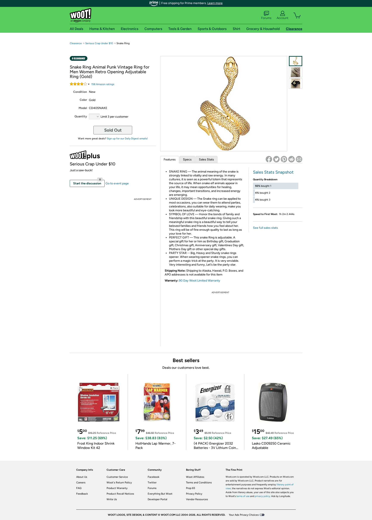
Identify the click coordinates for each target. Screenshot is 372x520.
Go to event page (117, 183)
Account (282, 18)
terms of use (243, 496)
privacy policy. (263, 496)
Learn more (215, 3)
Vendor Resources (197, 499)
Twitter (152, 482)
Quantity (80, 116)
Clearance (76, 43)
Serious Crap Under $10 (99, 43)
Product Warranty (117, 488)
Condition (80, 92)
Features (170, 159)
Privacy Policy (194, 493)
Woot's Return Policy (119, 482)
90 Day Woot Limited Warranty (199, 280)
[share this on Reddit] (291, 159)
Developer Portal (157, 499)
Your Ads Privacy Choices (244, 514)
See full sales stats (265, 228)
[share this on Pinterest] (284, 159)
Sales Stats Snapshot (273, 172)
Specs (187, 159)
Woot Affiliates (195, 476)
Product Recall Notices (120, 493)
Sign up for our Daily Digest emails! (127, 138)
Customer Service (117, 476)
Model (83, 108)
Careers (80, 482)
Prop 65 (190, 488)
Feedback (82, 493)
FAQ (78, 488)
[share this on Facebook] (269, 159)
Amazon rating (102, 84)
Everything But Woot (160, 493)
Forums (266, 18)
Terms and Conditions (199, 482)
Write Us (112, 499)
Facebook (153, 476)
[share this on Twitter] (276, 159)
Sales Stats (206, 159)
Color (83, 100)
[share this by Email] (299, 159)
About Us (81, 476)
